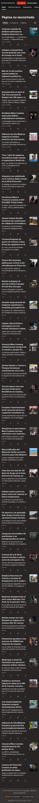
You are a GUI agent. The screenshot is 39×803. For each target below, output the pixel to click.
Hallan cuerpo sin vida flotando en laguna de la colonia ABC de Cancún (13, 620)
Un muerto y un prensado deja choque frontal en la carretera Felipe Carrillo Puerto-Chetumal (14, 515)
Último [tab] (5, 23)
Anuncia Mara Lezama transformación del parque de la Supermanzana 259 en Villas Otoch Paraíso (12, 746)
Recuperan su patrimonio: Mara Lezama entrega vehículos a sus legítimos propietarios (14, 431)
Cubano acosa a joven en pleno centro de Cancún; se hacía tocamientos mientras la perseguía (14, 494)
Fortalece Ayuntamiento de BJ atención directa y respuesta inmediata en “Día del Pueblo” (13, 410)
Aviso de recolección (19, 793)
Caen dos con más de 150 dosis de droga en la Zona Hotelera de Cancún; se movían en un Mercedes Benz (13, 473)
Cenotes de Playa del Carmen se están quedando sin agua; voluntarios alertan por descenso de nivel (13, 767)
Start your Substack (13, 797)
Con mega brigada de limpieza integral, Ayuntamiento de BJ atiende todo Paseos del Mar (13, 704)
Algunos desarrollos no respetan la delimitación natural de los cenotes (14, 774)
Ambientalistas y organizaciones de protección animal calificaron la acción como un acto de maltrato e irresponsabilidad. (14, 59)
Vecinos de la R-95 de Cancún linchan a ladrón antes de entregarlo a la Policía (13, 557)
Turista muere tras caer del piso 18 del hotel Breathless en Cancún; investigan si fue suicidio (14, 389)
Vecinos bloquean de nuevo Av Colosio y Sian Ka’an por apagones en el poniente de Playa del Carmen (13, 242)
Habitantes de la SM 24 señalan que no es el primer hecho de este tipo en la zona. (13, 690)
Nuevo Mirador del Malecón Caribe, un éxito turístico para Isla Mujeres (14, 452)
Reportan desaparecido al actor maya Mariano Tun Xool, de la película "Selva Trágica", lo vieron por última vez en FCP (14, 599)
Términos (33, 790)
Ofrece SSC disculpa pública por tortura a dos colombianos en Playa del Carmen (14, 263)
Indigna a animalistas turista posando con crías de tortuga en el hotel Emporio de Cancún (13, 53)
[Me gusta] (3, 44)
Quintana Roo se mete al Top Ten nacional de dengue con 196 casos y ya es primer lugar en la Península (14, 95)
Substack (10, 800)
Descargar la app (28, 797)
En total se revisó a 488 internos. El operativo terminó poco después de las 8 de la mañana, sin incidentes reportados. (14, 669)
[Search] (35, 23)
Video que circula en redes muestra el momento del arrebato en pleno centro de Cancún (12, 332)
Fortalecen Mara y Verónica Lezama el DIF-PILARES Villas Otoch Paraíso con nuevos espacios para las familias (14, 200)
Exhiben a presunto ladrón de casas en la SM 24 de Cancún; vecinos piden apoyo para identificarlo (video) (13, 683)
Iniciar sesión (32, 3)
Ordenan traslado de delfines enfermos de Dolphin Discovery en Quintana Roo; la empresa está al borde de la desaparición (14, 32)
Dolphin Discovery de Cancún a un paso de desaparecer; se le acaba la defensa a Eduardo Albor (14, 578)
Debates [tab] (23, 23)
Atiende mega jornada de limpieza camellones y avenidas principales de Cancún (13, 305)
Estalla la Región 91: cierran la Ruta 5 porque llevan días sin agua (13, 284)
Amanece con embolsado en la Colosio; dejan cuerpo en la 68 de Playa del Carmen (14, 179)
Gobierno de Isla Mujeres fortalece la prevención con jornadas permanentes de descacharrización (14, 725)
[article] (19, 37)
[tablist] (15, 23)
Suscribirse (21, 3)
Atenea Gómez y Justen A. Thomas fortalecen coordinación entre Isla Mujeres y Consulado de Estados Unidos (14, 368)
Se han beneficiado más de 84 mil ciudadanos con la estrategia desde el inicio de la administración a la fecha (14, 416)
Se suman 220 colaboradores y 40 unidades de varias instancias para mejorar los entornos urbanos (14, 311)
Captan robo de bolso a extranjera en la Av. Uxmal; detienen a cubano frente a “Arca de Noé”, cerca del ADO (14, 326)
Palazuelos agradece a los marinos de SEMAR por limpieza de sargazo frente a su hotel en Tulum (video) (14, 641)
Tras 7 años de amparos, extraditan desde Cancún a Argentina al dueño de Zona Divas (14, 158)
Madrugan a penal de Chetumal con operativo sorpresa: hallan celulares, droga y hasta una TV (14, 662)
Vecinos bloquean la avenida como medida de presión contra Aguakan (14, 290)
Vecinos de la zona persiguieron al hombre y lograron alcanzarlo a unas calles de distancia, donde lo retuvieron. (14, 564)
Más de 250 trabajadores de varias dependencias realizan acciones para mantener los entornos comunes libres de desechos (12, 711)
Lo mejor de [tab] (14, 23)
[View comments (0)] (10, 44)
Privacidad (26, 790)
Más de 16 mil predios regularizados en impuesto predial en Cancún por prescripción (13, 74)
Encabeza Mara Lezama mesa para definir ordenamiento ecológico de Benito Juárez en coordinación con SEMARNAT (13, 116)
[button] (3, 7)
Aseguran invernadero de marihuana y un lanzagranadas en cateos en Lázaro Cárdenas (14, 536)
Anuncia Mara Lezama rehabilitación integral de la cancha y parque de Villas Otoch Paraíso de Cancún (14, 347)
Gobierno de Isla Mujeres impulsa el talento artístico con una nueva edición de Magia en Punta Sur (13, 137)
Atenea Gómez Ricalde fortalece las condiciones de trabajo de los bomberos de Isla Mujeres (14, 221)
